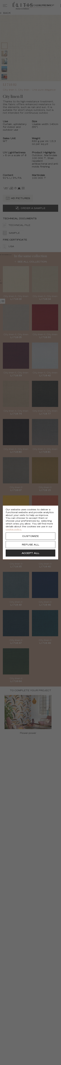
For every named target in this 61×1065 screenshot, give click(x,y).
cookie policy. (14, 530)
